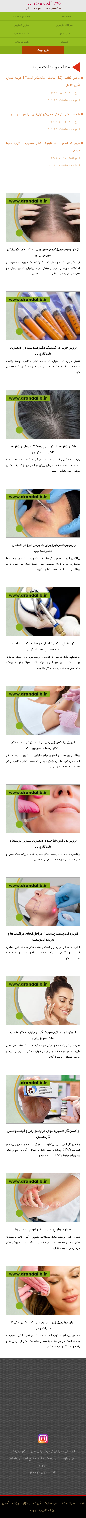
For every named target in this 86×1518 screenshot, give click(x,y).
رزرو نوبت (43, 50)
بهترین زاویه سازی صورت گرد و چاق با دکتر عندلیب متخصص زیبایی (43, 1035)
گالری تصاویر (21, 25)
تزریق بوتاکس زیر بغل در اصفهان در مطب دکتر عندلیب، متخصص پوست (43, 745)
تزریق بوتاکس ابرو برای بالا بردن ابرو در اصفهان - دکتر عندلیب (43, 548)
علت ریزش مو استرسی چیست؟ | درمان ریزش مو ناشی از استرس (43, 449)
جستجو (64, 42)
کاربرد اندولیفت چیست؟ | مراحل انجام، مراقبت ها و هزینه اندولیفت (43, 936)
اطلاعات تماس (21, 42)
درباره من (64, 33)
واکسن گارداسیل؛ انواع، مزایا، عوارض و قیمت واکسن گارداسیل (43, 1134)
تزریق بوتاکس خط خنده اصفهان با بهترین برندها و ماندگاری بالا (43, 843)
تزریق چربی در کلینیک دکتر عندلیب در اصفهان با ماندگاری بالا (43, 350)
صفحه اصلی (64, 16)
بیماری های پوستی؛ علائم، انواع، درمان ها (43, 1229)
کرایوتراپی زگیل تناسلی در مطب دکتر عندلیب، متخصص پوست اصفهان (43, 646)
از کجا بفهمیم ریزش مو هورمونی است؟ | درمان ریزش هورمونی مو (43, 252)
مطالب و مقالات (21, 16)
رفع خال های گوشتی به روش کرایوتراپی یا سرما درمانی (45, 114)
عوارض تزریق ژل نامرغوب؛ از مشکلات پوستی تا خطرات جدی (43, 1325)
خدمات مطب (21, 33)
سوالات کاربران (64, 25)
